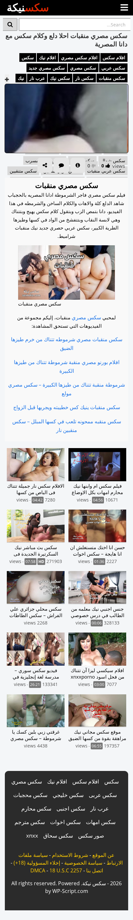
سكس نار (84, 78)
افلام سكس (114, 57)
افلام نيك (47, 57)
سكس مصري (83, 68)
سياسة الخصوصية (83, 862)
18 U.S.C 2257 (65, 870)
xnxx (32, 835)
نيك (21, 78)
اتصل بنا (94, 870)
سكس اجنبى (70, 808)
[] (10, 24)
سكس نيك (60, 78)
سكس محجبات (30, 795)
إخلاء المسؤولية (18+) (37, 862)
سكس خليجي (68, 795)
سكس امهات (101, 822)
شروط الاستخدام (70, 855)
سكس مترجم (30, 822)
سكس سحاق (58, 835)
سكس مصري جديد (47, 68)
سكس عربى (103, 795)
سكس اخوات (65, 822)
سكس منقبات (112, 78)
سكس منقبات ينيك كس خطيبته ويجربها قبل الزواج (66, 407)
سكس (28, 57)
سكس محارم (36, 808)
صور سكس (91, 835)
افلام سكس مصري (79, 57)
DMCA (37, 870)
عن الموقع (103, 855)
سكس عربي (113, 68)
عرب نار (37, 78)
